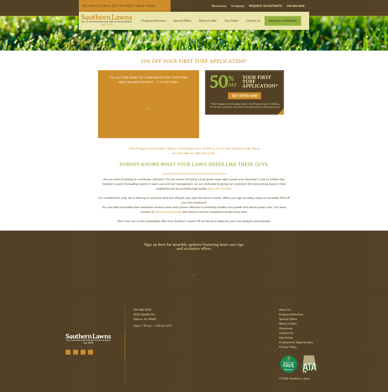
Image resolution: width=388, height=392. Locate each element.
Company (237, 5)
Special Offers (182, 20)
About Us (285, 309)
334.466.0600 (142, 309)
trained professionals (168, 211)
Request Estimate (283, 20)
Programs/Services (153, 20)
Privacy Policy (288, 347)
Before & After (208, 20)
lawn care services (219, 188)
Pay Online (231, 20)
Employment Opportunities (296, 342)
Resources (219, 5)
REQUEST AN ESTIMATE (265, 5)
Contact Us (253, 20)
